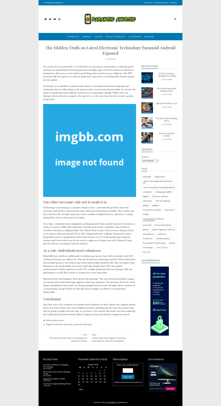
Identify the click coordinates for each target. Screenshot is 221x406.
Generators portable (152, 210)
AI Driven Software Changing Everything (166, 74)
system (172, 243)
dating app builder (164, 192)
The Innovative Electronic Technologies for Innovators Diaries (68, 338)
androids (59, 324)
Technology (73, 36)
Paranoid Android (163, 225)
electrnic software (160, 196)
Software (149, 36)
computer (147, 192)
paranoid (77, 324)
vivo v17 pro (162, 247)
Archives (145, 157)
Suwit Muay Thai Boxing (154, 243)
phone (146, 229)
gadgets (155, 205)
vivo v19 (146, 252)
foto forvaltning (163, 201)
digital (145, 196)
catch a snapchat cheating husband (158, 187)
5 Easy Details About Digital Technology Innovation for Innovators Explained (109, 338)
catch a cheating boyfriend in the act (158, 182)
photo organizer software (163, 229)
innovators (169, 210)
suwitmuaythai (163, 238)
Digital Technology (115, 36)
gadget (146, 205)
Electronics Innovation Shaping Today (166, 89)
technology (87, 324)
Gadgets (98, 36)
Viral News (112, 402)
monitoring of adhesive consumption (153, 220)
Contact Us (148, 3)
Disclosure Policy (161, 3)
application (160, 177)
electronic (68, 324)
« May (80, 389)
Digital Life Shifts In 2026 (166, 103)
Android (87, 36)
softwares (162, 234)
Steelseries (147, 238)
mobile (146, 214)
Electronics (135, 36)
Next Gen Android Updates (166, 134)
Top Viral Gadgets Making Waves (166, 119)
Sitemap (173, 3)
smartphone (148, 234)
